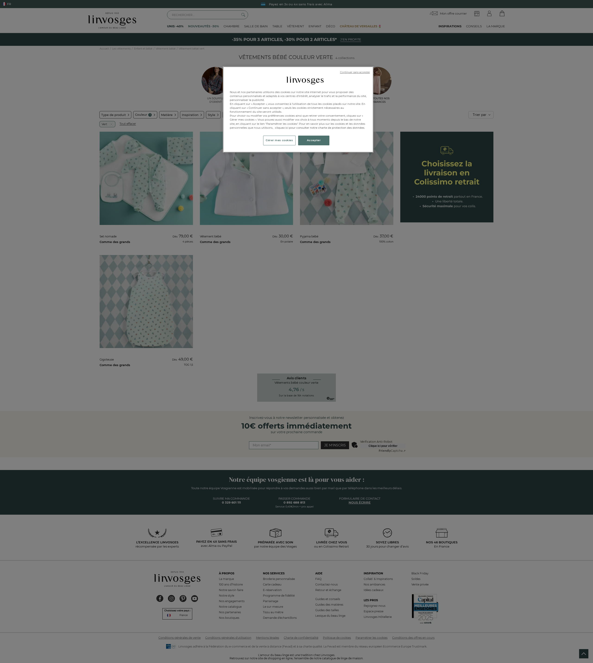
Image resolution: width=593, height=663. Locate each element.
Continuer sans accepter (355, 72)
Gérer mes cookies (279, 140)
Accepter (314, 140)
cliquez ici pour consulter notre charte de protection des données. (320, 127)
